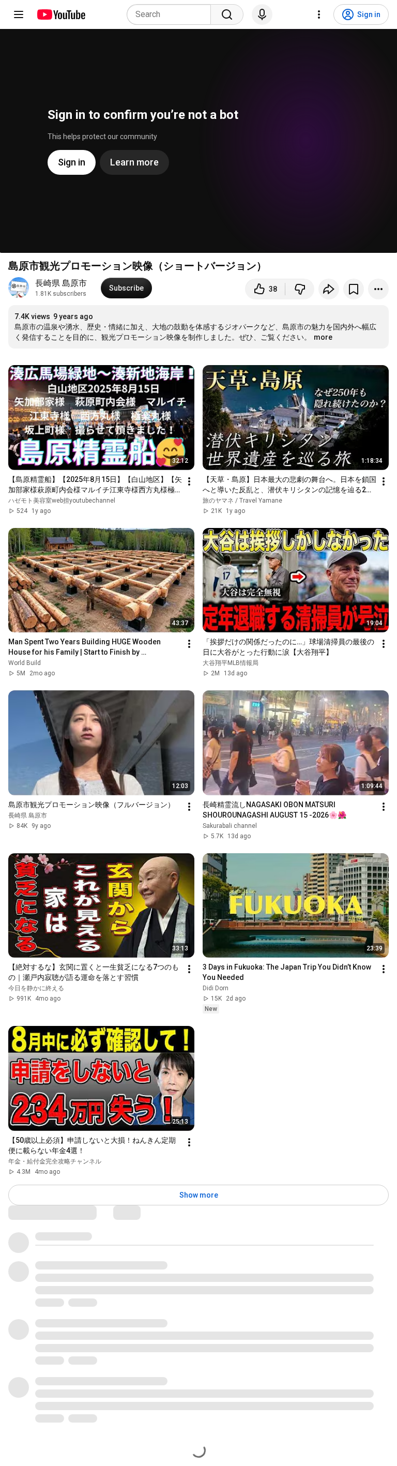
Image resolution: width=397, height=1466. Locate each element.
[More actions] (378, 289)
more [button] (323, 337)
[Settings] (319, 14)
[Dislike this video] (299, 289)
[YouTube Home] (61, 14)
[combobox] (171, 14)
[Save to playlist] (353, 289)
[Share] (328, 289)
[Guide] (18, 14)
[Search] (226, 14)
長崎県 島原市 (61, 283)
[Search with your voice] (262, 14)
